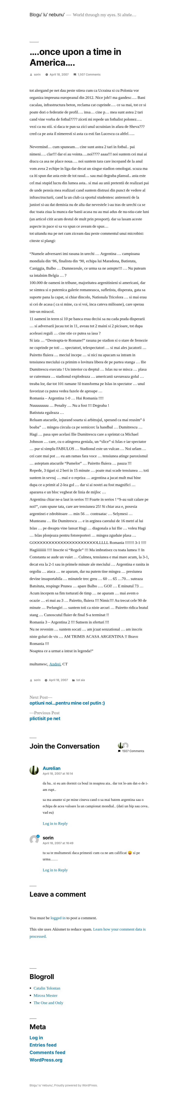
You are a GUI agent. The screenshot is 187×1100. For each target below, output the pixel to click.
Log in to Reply (55, 823)
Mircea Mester (45, 995)
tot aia (80, 680)
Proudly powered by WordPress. (76, 1085)
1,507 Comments (89, 74)
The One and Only (48, 1002)
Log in (36, 1037)
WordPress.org (46, 1060)
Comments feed (47, 1052)
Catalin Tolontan (47, 988)
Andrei (54, 664)
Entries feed (43, 1045)
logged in (58, 918)
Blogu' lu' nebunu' (47, 14)
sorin (37, 74)
